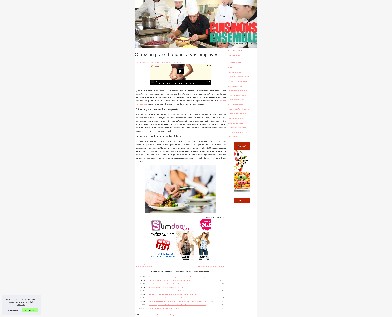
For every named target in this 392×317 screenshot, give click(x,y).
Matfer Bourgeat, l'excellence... (239, 95)
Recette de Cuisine (143, 62)
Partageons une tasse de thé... (239, 132)
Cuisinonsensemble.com (146, 315)
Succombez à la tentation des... (239, 90)
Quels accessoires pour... (237, 118)
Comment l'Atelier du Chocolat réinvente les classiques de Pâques (170, 280)
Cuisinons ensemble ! (236, 63)
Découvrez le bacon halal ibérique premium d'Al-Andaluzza (168, 290)
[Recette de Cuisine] (196, 24)
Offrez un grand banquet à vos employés (168, 62)
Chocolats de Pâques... (236, 72)
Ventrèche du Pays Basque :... (239, 109)
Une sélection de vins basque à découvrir (211, 266)
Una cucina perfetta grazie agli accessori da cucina (165, 308)
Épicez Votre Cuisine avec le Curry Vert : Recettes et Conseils (168, 283)
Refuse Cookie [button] (13, 310)
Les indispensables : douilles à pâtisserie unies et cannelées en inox (171, 287)
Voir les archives (234, 55)
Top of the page (179, 315)
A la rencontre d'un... (236, 136)
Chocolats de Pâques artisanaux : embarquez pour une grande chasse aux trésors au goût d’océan (181, 276)
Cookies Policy (169, 315)
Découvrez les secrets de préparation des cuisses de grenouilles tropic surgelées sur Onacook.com (181, 301)
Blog (152, 62)
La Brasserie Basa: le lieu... (238, 127)
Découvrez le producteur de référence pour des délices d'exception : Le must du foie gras (177, 305)
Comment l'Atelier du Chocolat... (239, 76)
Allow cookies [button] (30, 310)
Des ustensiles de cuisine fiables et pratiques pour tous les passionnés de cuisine (175, 297)
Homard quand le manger (144, 266)
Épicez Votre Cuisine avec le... (239, 81)
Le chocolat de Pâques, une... (238, 113)
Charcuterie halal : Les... (237, 99)
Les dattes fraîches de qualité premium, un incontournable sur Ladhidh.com (173, 294)
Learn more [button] (21, 305)
